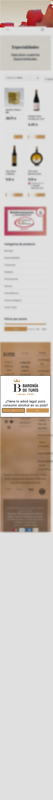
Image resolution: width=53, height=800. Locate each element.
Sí (13, 410)
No (37, 410)
